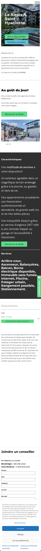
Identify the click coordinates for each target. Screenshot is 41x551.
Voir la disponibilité (16, 36)
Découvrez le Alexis (14, 114)
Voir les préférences (20, 540)
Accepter (20, 528)
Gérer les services (20, 523)
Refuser (20, 534)
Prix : (3, 317)
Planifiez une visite (16, 42)
